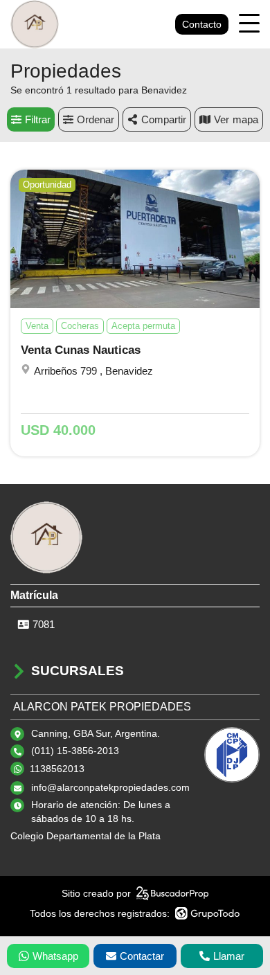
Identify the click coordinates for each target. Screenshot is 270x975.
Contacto (202, 24)
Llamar (228, 956)
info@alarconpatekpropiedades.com (110, 787)
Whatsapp (55, 956)
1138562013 (57, 768)
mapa (245, 119)
